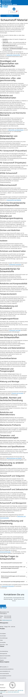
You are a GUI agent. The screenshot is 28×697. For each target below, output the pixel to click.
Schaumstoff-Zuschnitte (15, 264)
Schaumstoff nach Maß (15, 330)
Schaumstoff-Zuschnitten (7, 586)
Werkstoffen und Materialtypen (16, 130)
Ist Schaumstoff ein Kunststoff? (9, 572)
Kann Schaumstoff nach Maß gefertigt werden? (13, 581)
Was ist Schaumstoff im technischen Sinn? (11, 562)
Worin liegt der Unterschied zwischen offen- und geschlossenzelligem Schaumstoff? (13, 567)
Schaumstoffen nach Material (14, 200)
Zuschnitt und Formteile (17, 393)
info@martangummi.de (7, 620)
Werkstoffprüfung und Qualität (14, 458)
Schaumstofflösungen (5, 551)
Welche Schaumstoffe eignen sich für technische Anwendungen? (13, 576)
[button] (14, 9)
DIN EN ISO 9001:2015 (13, 692)
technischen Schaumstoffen (13, 55)
